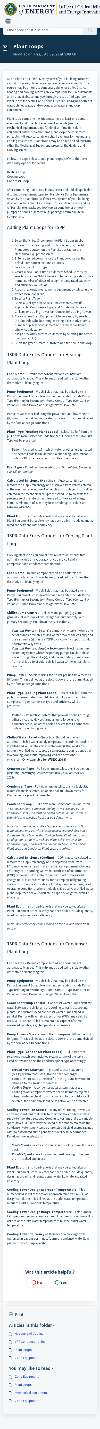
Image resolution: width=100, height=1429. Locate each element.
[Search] (90, 29)
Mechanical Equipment (22, 128)
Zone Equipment (76, 194)
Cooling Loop (16, 176)
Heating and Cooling (29, 1333)
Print (19, 1314)
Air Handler (53, 194)
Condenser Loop (18, 181)
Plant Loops (23, 1349)
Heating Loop (16, 172)
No (39, 1282)
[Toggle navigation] (8, 21)
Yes (63, 1282)
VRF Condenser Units (30, 1341)
